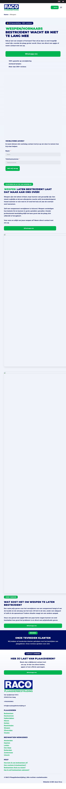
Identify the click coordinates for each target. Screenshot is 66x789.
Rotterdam (8, 750)
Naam (8, 151)
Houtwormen (9, 716)
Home (6, 14)
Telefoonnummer (12, 159)
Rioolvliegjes (8, 725)
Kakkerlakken (9, 718)
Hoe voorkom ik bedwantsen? (15, 765)
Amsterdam (8, 740)
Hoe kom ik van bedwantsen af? (16, 763)
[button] (61, 7)
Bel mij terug (12, 168)
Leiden (6, 745)
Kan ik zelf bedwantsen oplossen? (16, 770)
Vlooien (7, 733)
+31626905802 (8, 701)
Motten (6, 723)
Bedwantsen (8, 713)
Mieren (6, 720)
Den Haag (7, 748)
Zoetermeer (8, 752)
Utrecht (7, 755)
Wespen (7, 728)
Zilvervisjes (8, 730)
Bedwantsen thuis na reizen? (15, 767)
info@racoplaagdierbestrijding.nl (15, 705)
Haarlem (7, 743)
